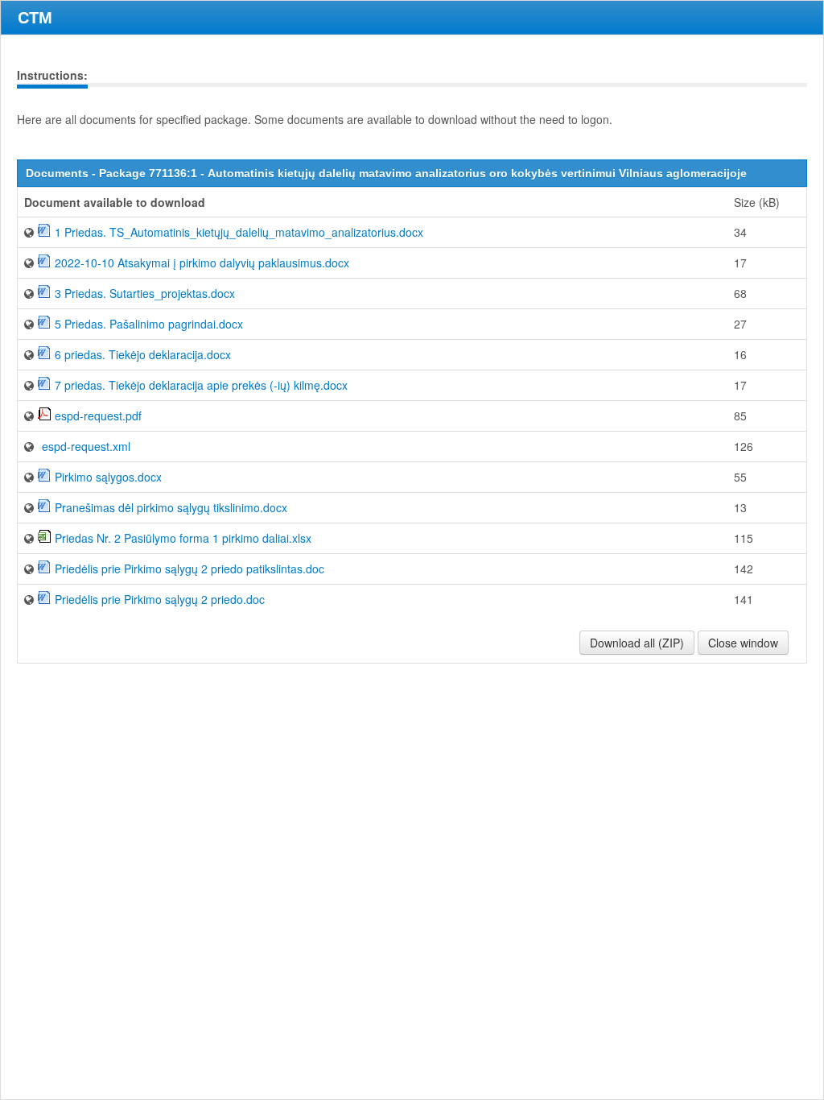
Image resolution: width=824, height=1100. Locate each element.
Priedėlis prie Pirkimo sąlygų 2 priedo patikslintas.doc (189, 568)
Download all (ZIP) (637, 643)
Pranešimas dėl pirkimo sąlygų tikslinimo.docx (171, 507)
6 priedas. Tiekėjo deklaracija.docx (143, 354)
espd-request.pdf (98, 415)
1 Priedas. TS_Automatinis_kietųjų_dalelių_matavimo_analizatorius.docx (239, 232)
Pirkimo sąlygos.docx (108, 477)
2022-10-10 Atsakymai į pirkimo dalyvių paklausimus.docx (202, 262)
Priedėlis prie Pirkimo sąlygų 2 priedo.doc (160, 599)
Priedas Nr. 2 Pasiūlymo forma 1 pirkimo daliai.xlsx (183, 538)
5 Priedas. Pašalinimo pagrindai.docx (149, 324)
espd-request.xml (86, 446)
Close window (743, 643)
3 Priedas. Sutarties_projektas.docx (145, 293)
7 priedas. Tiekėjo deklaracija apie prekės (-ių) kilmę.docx (201, 385)
